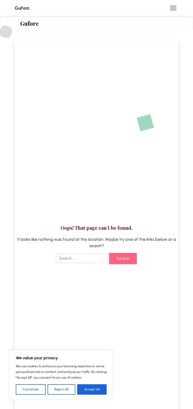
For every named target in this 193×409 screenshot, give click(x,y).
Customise (31, 389)
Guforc (22, 8)
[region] (61, 375)
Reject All (61, 389)
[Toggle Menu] (173, 8)
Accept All (92, 389)
